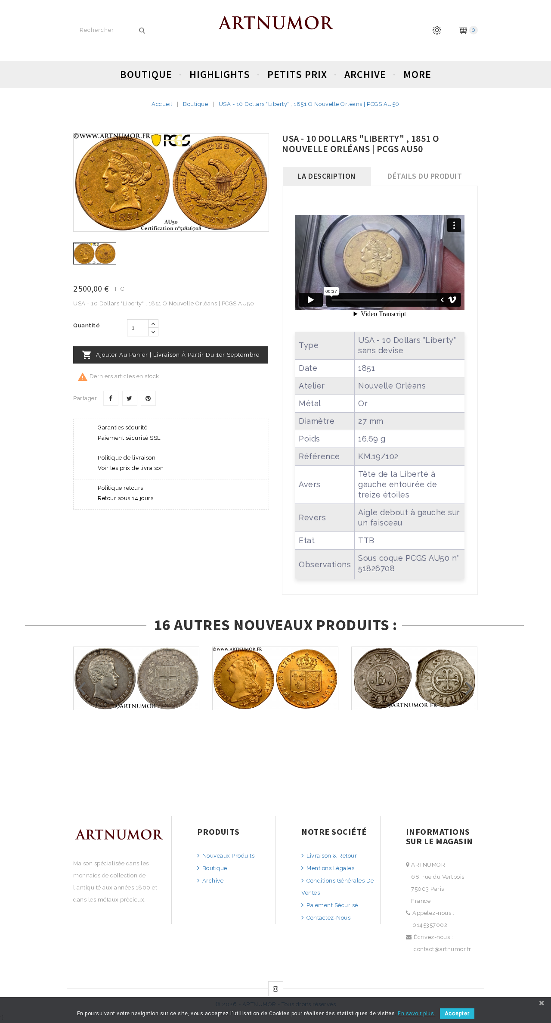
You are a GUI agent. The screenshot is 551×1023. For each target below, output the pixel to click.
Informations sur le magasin (439, 836)
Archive (365, 74)
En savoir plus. (417, 1014)
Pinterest (148, 398)
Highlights (219, 74)
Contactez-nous (327, 917)
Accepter (457, 1014)
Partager (110, 398)
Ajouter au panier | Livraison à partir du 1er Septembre (171, 355)
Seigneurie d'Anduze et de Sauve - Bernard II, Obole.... (414, 705)
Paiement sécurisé (331, 905)
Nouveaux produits (227, 855)
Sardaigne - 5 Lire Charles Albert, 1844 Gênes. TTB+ (136, 705)
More (417, 74)
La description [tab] (327, 176)
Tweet (129, 398)
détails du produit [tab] (424, 176)
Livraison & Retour (331, 855)
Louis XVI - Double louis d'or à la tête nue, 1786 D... (275, 705)
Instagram (275, 988)
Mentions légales (329, 868)
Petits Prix (297, 74)
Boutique (146, 74)
